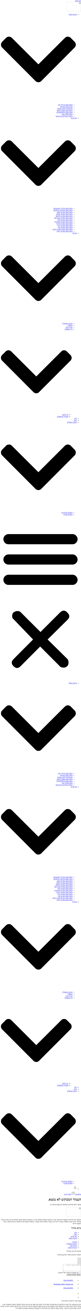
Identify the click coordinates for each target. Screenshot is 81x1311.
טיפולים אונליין (68, 514)
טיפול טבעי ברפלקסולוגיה (64, 112)
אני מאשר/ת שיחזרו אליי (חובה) (68, 1273)
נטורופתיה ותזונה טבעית (65, 108)
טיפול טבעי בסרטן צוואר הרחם (63, 229)
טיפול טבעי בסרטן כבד (65, 227)
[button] (40, 599)
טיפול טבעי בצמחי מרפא (65, 110)
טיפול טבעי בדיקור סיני (65, 105)
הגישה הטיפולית (67, 323)
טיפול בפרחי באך (67, 114)
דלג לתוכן (78, 1)
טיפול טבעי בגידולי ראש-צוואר (63, 208)
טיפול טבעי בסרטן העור (65, 220)
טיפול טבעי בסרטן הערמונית (63, 222)
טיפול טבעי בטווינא (66, 107)
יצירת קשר (69, 327)
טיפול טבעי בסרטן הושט (65, 212)
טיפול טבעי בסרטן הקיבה (64, 224)
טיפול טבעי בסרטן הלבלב (64, 214)
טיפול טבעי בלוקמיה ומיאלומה (63, 210)
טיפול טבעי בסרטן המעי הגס (63, 218)
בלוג (75, 418)
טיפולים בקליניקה (67, 513)
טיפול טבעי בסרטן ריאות (65, 231)
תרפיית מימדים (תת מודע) (64, 116)
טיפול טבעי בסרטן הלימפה (64, 216)
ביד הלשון (65, 415)
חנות (75, 420)
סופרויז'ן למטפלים (62, 416)
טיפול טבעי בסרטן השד (65, 225)
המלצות (70, 325)
